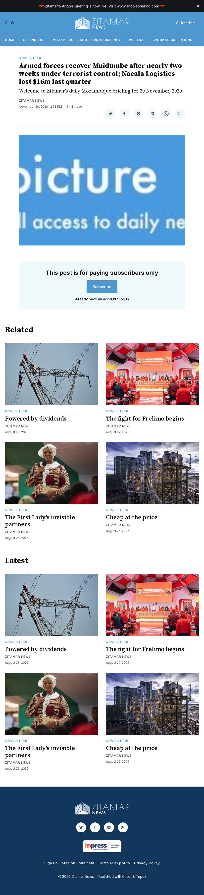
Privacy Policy (147, 863)
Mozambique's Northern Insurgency (86, 40)
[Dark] (7, 22)
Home (10, 40)
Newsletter (30, 58)
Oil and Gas (34, 40)
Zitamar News (32, 100)
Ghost (127, 876)
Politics (137, 40)
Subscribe (185, 23)
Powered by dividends (36, 419)
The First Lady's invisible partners (40, 521)
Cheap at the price (131, 517)
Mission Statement (78, 863)
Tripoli (141, 876)
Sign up (51, 863)
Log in (124, 299)
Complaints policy (114, 863)
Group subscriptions (172, 40)
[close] (198, 6)
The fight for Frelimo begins (145, 419)
